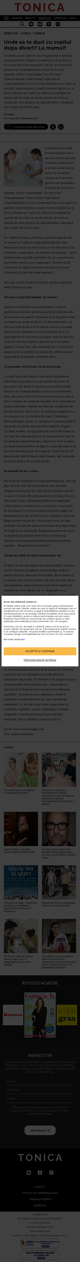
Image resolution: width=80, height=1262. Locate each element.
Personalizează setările (40, 660)
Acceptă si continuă (40, 651)
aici (23, 639)
